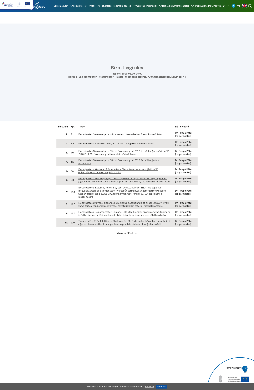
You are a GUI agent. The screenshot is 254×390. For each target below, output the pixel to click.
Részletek (149, 386)
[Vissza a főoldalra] (38, 6)
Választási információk (146, 6)
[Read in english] (244, 6)
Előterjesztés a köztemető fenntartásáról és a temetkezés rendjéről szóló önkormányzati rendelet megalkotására (118, 171)
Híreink (197, 6)
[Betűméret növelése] (239, 6)
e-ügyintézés (105, 6)
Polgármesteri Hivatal (84, 6)
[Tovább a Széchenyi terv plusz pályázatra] (17, 5)
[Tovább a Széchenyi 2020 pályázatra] (230, 373)
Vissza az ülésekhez (127, 233)
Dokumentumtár (216, 6)
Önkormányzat (61, 6)
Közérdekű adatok (122, 6)
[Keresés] (250, 6)
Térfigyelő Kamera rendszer (175, 6)
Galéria (204, 6)
